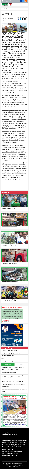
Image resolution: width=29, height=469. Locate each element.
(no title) (3, 358)
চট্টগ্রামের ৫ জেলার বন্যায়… (9, 208)
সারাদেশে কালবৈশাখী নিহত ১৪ (10, 282)
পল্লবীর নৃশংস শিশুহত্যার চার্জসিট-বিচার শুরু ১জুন (12, 381)
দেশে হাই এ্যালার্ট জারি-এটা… (9, 300)
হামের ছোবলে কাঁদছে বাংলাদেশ (10, 245)
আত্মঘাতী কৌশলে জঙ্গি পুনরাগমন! (9, 361)
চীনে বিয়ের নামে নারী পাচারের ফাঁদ (9, 350)
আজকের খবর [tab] (8, 364)
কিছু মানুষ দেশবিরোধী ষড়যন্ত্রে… (10, 263)
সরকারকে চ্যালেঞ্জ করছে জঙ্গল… (10, 227)
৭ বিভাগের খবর (8, 9)
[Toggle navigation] (25, 4)
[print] (25, 19)
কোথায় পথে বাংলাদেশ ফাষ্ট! (7, 356)
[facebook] (18, 19)
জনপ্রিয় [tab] (21, 364)
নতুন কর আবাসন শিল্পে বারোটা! (9, 373)
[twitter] (20, 19)
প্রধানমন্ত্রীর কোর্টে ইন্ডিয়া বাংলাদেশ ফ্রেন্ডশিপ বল (12, 353)
